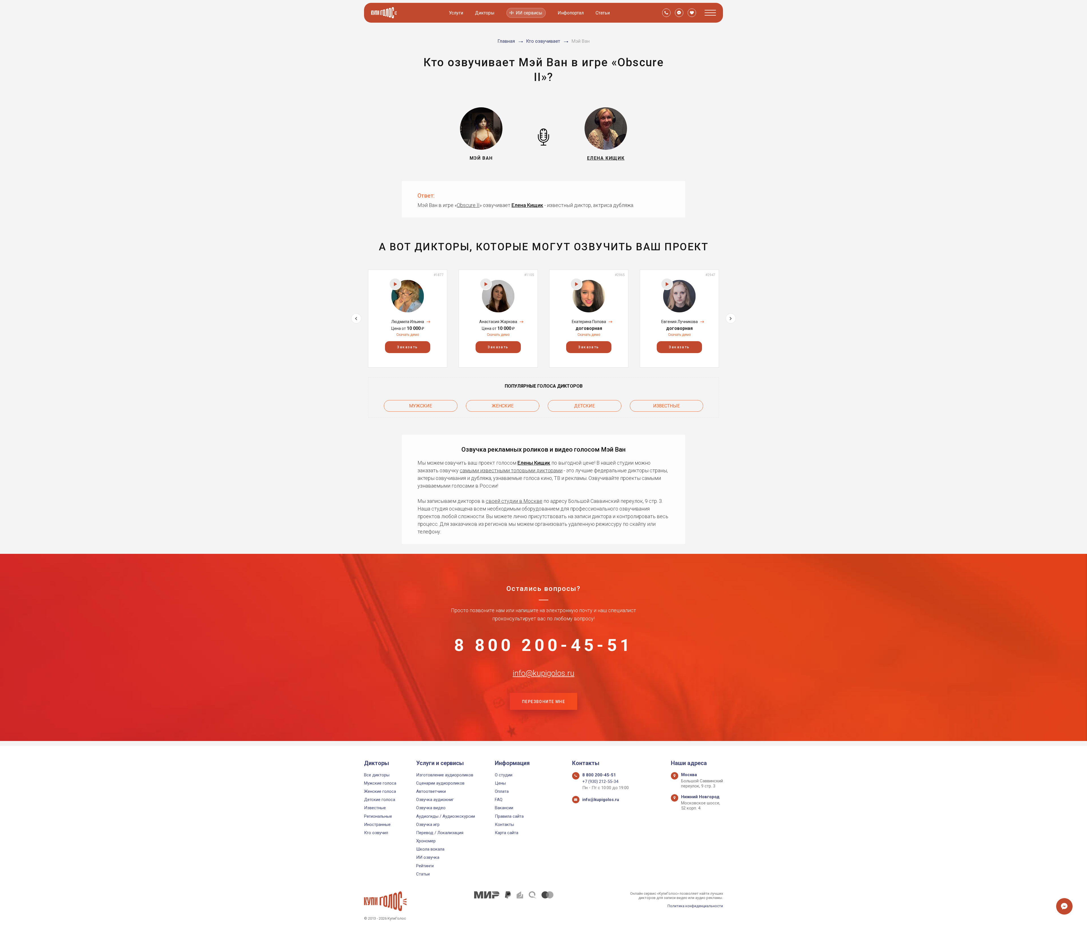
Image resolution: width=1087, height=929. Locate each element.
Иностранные (377, 824)
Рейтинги (425, 865)
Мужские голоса (380, 783)
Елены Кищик (533, 463)
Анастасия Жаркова (498, 321)
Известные (666, 406)
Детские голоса (379, 799)
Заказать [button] (407, 347)
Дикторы (485, 13)
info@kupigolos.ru (543, 673)
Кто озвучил (376, 832)
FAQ (498, 799)
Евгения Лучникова (679, 321)
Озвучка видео (431, 807)
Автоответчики (431, 791)
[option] (407, 318)
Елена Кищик (527, 205)
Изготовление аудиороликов (444, 775)
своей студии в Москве (514, 501)
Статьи (603, 13)
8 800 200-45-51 (543, 645)
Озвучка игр (428, 824)
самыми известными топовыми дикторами (511, 470)
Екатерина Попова (589, 321)
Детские (584, 406)
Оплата (502, 791)
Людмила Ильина (407, 321)
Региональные (378, 816)
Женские (502, 406)
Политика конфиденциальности (695, 906)
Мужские (420, 406)
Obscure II (468, 205)
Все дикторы (377, 775)
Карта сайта (506, 832)
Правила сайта (509, 816)
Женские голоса (380, 791)
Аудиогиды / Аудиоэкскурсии (445, 816)
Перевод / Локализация (439, 832)
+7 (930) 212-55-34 (600, 781)
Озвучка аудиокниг (435, 799)
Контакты (504, 824)
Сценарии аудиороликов (440, 783)
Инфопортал (571, 13)
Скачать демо (407, 335)
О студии (503, 775)
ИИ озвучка (427, 857)
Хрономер (426, 840)
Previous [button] (356, 318)
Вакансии (504, 807)
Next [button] (731, 318)
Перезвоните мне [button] (543, 701)
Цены (500, 783)
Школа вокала (430, 849)
